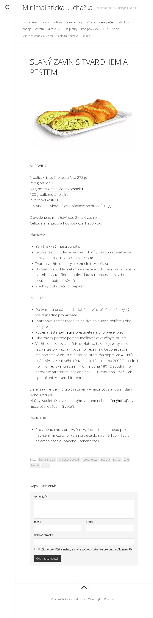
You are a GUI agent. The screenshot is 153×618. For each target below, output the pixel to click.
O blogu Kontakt (67, 36)
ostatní (39, 29)
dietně (52, 29)
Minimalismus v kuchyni (37, 36)
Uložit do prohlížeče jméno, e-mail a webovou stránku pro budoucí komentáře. (85, 549)
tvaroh (35, 465)
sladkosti (124, 22)
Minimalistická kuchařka (57, 7)
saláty (45, 22)
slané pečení (107, 22)
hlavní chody (74, 22)
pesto (116, 459)
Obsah (86, 36)
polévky (57, 22)
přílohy (90, 22)
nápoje (27, 29)
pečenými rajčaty (119, 400)
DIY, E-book (111, 29)
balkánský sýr (47, 459)
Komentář (41, 496)
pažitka (105, 459)
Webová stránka (43, 535)
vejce (45, 465)
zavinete (65, 332)
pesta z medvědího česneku (60, 188)
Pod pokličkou (90, 29)
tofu (126, 459)
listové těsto (90, 459)
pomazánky (30, 22)
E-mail (89, 521)
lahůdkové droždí (69, 459)
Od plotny (71, 29)
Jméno (37, 521)
